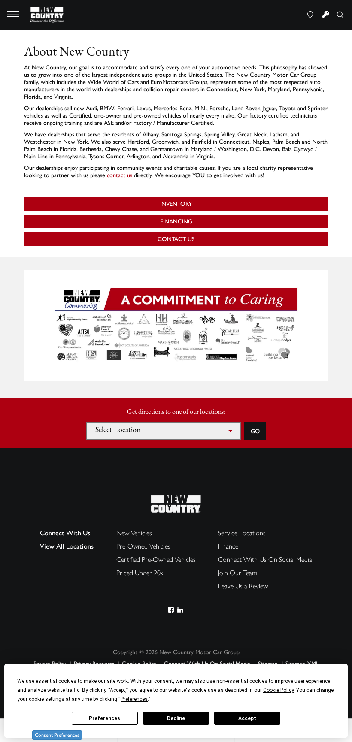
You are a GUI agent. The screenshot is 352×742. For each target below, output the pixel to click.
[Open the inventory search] (340, 15)
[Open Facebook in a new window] (170, 610)
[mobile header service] (325, 14)
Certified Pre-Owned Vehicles (156, 559)
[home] (47, 14)
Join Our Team (237, 573)
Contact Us (176, 239)
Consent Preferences (57, 735)
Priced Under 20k (140, 573)
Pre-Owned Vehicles (143, 546)
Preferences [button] (134, 699)
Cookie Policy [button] (278, 690)
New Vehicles (134, 533)
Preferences (104, 718)
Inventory (176, 204)
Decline (176, 718)
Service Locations (242, 533)
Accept (247, 718)
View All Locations (67, 546)
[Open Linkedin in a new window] (180, 610)
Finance (228, 546)
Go (255, 431)
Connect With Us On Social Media (265, 559)
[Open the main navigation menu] (13, 15)
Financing (176, 221)
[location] (310, 14)
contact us (119, 175)
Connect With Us (65, 533)
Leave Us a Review (243, 586)
